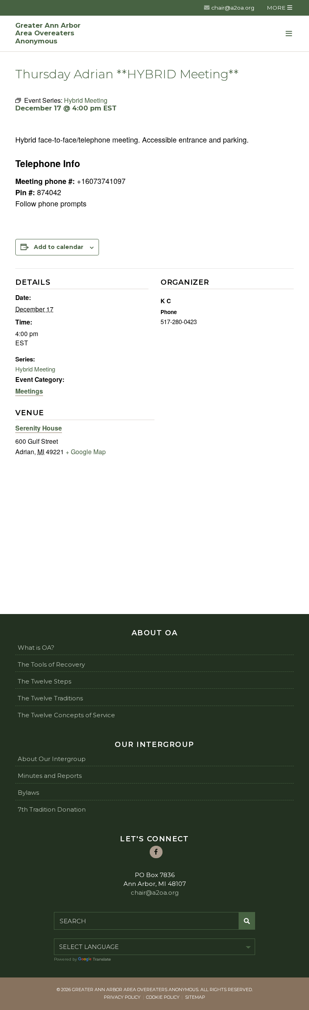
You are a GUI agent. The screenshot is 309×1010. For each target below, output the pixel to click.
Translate (102, 959)
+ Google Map (86, 451)
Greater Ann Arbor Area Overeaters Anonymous (47, 33)
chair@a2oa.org (232, 7)
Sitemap (195, 997)
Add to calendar (58, 247)
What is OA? (36, 647)
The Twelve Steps (44, 681)
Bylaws (28, 792)
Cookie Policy (162, 997)
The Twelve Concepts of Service (66, 715)
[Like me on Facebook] (156, 852)
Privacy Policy (122, 997)
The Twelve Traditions (50, 698)
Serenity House (38, 428)
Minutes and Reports (50, 775)
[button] (279, 8)
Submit (247, 921)
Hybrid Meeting (35, 369)
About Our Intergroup (52, 759)
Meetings (29, 391)
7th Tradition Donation (52, 809)
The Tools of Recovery (51, 664)
